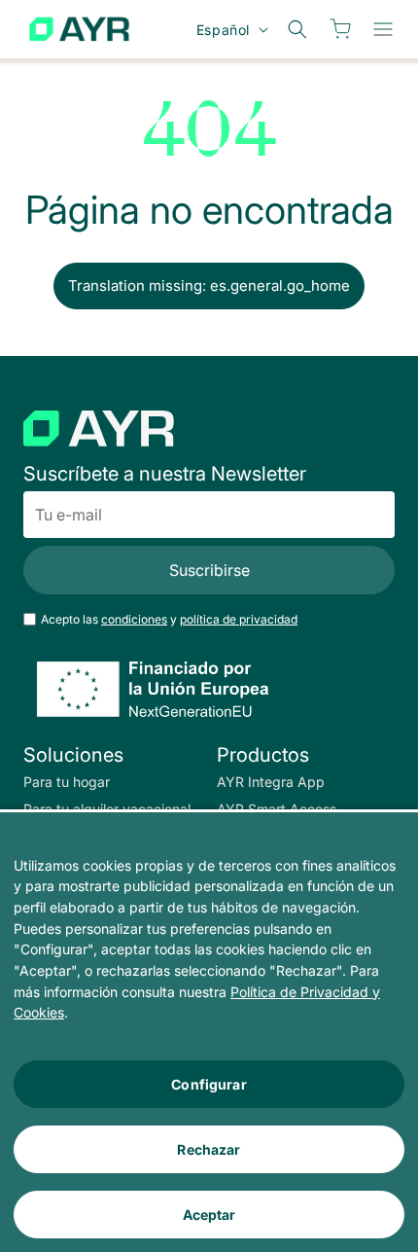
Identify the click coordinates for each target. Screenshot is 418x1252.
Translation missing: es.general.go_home (209, 285)
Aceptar (209, 1214)
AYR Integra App (271, 781)
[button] (383, 29)
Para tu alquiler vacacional (107, 809)
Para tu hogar (66, 781)
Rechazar (208, 1149)
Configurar (208, 1084)
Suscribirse (209, 570)
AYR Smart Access (276, 809)
